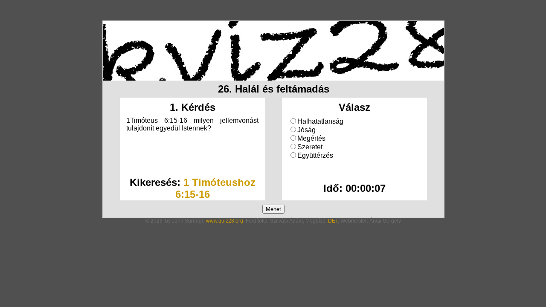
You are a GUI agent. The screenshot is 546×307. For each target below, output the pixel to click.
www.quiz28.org (224, 221)
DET (333, 221)
